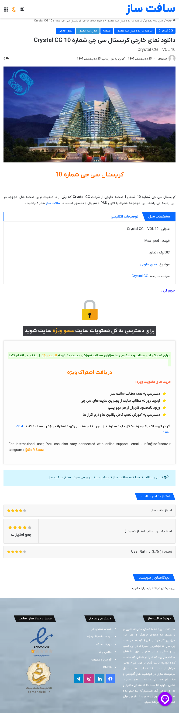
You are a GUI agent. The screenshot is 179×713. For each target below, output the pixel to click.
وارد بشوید (138, 588)
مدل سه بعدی (154, 21)
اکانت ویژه (49, 355)
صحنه (107, 31)
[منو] (5, 11)
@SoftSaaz (34, 450)
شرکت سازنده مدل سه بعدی (125, 21)
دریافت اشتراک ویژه (99, 637)
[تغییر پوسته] (14, 11)
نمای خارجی (65, 31)
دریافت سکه (104, 644)
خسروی (162, 59)
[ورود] (22, 11)
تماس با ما (105, 652)
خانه (169, 21)
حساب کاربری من (101, 629)
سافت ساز (53, 203)
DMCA (107, 667)
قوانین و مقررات (101, 660)
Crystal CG (166, 31)
